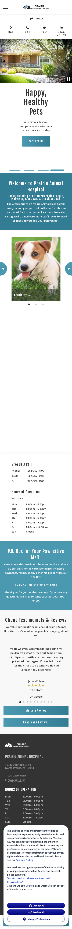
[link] (36, 7)
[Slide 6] (37, 702)
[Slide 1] (14, 170)
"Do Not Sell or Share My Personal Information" (28, 880)
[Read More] (44, 670)
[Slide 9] (48, 702)
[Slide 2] (29, 170)
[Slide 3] (43, 170)
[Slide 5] (43, 304)
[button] (5, 7)
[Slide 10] (51, 702)
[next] (68, 61)
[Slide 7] (41, 702)
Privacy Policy (25, 860)
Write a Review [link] (36, 710)
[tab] (18, 498)
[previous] (4, 61)
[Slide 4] (57, 170)
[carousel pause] (68, 79)
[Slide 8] (44, 702)
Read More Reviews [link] (36, 722)
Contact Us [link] (36, 141)
